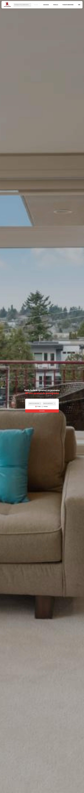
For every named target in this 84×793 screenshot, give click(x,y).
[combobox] (22, 5)
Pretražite (42, 411)
